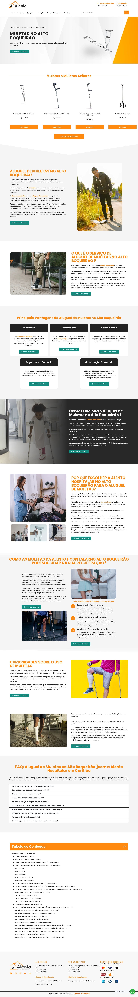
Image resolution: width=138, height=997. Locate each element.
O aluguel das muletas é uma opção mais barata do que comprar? (40, 931)
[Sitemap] (30, 973)
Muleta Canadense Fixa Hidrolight (56, 113)
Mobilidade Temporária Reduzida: (30, 901)
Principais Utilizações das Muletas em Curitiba (33, 892)
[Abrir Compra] (34, 13)
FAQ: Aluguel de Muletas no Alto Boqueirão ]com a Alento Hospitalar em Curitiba (44, 907)
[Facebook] (11, 973)
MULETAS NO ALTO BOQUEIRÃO (24, 853)
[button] (124, 846)
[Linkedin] (20, 973)
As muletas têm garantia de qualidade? (30, 934)
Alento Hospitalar (18, 196)
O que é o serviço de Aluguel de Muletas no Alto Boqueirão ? (36, 862)
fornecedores (106, 502)
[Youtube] (25, 973)
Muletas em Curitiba (20, 27)
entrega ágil (62, 339)
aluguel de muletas (24, 336)
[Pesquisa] (126, 12)
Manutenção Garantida (25, 880)
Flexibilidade (20, 874)
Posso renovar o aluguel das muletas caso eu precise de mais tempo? (42, 928)
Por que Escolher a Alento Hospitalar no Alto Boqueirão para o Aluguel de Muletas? (45, 886)
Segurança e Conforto (24, 877)
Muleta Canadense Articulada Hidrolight (90, 114)
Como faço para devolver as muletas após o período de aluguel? (40, 937)
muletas (32, 188)
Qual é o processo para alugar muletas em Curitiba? (35, 913)
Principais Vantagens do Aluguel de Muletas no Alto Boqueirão (37, 865)
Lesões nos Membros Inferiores (29, 898)
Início (11, 27)
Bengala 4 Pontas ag (122, 113)
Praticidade (20, 871)
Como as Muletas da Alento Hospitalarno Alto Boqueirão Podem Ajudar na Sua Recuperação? (49, 889)
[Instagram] (16, 973)
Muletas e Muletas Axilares (24, 856)
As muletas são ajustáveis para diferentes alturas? (34, 922)
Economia (20, 868)
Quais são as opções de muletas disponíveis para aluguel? (37, 910)
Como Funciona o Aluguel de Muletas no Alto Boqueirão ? (36, 883)
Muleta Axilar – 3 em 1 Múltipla (23, 113)
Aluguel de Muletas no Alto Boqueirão (28, 859)
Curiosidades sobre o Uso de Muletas (28, 904)
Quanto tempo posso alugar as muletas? (31, 916)
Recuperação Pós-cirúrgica (28, 895)
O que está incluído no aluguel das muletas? (32, 919)
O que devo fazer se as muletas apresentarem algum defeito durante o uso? (44, 925)
